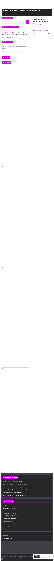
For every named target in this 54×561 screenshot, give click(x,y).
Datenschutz (27, 14)
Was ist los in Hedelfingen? (10, 513)
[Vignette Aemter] (15, 316)
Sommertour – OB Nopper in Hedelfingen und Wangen (15, 484)
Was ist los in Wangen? (9, 521)
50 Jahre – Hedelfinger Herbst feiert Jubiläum (13, 481)
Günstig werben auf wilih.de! (17, 10)
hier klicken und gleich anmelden (12, 32)
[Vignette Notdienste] (15, 215)
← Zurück (33, 33)
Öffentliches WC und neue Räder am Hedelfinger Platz (15, 495)
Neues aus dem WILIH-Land (33, 10)
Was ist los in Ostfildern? (9, 524)
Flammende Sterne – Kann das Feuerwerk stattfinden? (15, 489)
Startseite (5, 10)
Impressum (19, 14)
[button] (40, 11)
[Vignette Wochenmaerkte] (15, 114)
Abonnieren (5, 57)
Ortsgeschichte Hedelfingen (11, 515)
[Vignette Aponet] (15, 417)
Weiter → (50, 33)
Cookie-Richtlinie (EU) (38, 14)
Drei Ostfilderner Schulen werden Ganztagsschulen (14, 487)
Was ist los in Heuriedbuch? (10, 518)
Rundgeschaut (7, 526)
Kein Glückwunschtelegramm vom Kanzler (12, 492)
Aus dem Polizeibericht (8, 14)
